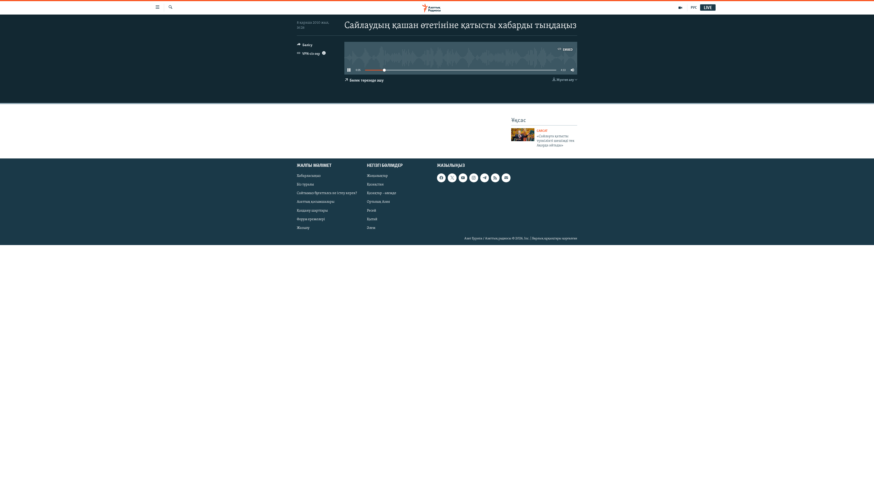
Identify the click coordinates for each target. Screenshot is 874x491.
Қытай (372, 219)
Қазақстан (375, 184)
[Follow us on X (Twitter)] (452, 177)
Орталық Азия (378, 202)
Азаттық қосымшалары (315, 202)
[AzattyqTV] (680, 7)
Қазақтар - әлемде (381, 193)
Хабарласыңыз (309, 176)
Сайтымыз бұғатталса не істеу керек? (327, 193)
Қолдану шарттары (312, 210)
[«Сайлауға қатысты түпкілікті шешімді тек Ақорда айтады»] (522, 134)
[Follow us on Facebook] (441, 177)
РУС (694, 8)
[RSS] (495, 177)
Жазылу (303, 228)
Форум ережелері (311, 219)
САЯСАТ (542, 131)
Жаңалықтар (377, 176)
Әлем (371, 228)
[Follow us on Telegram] (484, 177)
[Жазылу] (506, 177)
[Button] (305, 46)
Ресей (371, 210)
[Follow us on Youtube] (463, 177)
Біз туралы (305, 184)
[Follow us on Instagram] (473, 177)
